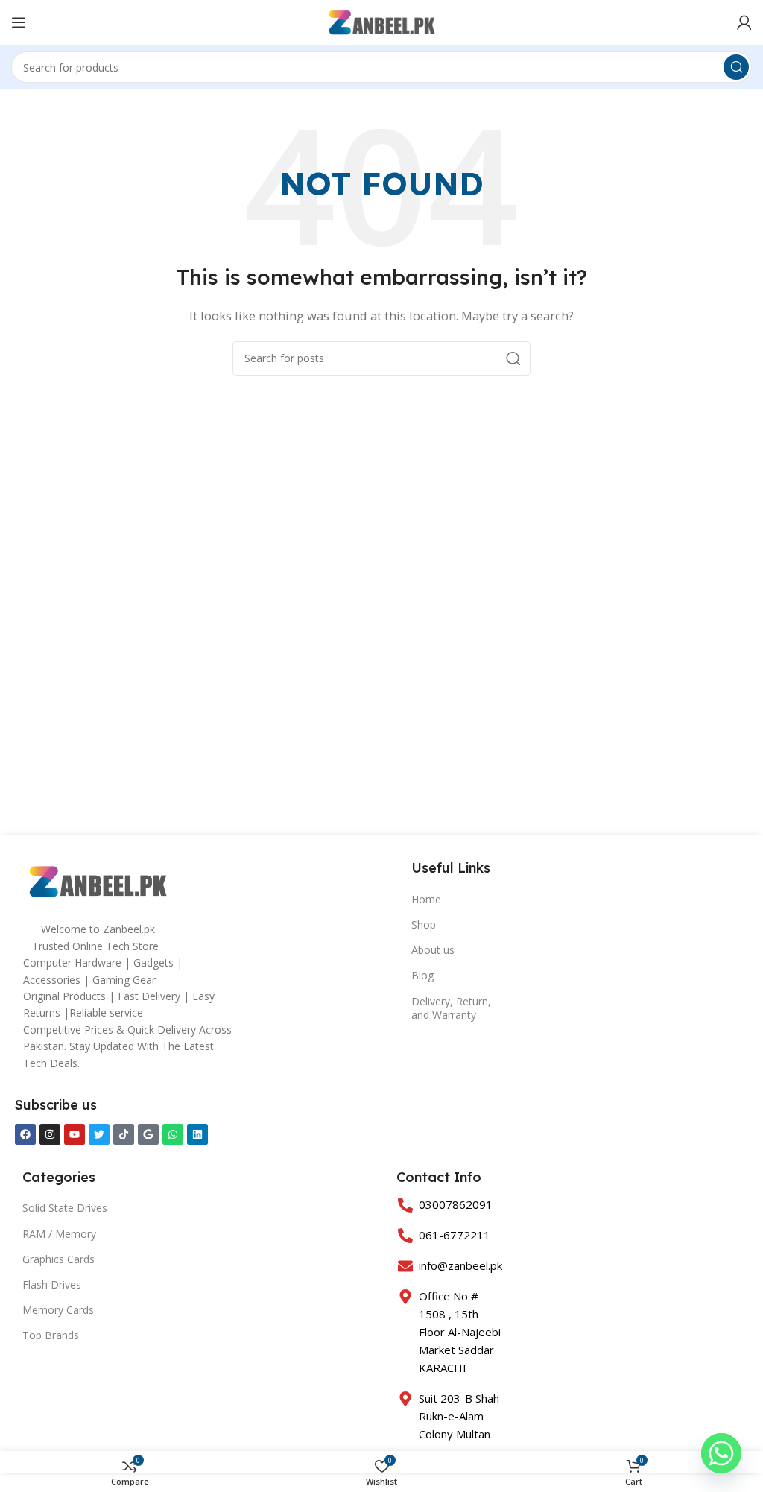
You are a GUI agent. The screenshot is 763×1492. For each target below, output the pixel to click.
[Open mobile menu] (19, 22)
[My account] (744, 22)
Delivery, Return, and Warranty (451, 1008)
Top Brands (50, 1335)
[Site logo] (381, 20)
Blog (422, 975)
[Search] (736, 67)
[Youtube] (74, 1134)
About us (433, 950)
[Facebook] (25, 1134)
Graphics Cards (58, 1259)
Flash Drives (51, 1284)
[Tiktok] (123, 1134)
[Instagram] (49, 1134)
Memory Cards (58, 1310)
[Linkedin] (197, 1134)
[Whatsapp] (172, 1134)
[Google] (148, 1134)
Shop (423, 924)
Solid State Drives (64, 1208)
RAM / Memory (59, 1234)
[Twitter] (99, 1134)
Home (426, 899)
